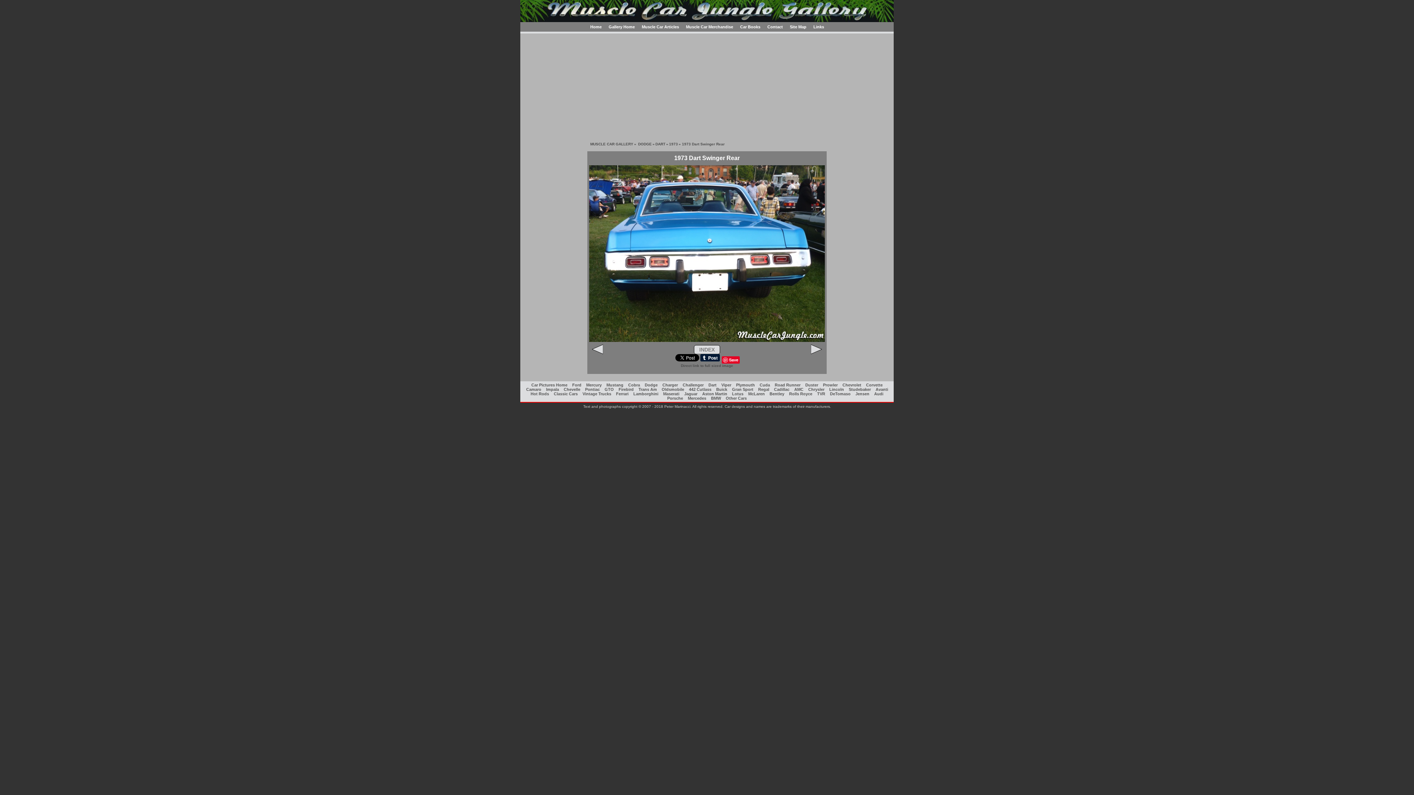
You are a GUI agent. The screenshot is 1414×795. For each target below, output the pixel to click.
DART (660, 144)
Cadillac (781, 389)
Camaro (533, 389)
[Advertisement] (707, 85)
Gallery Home (622, 27)
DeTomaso (840, 394)
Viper (726, 385)
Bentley (777, 394)
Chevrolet (852, 385)
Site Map (798, 27)
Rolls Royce (800, 394)
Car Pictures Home (549, 385)
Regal (763, 389)
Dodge (651, 385)
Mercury (594, 385)
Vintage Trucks (597, 394)
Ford (576, 385)
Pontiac (592, 389)
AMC (798, 389)
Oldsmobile (673, 389)
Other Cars (736, 398)
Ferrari (622, 394)
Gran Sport (742, 389)
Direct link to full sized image (707, 366)
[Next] (816, 353)
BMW (716, 398)
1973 (673, 144)
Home (596, 27)
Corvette (874, 385)
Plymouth (745, 385)
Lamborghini (645, 394)
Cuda (765, 385)
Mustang (614, 385)
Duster (811, 385)
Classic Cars (566, 394)
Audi (878, 394)
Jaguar (690, 394)
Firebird (626, 389)
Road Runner (788, 385)
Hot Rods (540, 394)
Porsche (675, 398)
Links (818, 27)
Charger (670, 385)
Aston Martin (714, 394)
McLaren (756, 394)
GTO (609, 389)
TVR (821, 394)
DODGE (645, 144)
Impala (552, 389)
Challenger (693, 385)
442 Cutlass (700, 389)
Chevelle (572, 389)
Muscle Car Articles (660, 27)
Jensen (862, 394)
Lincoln (836, 389)
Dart (712, 385)
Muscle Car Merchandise (709, 27)
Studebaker (860, 389)
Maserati (671, 394)
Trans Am (648, 389)
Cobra (634, 385)
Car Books (750, 27)
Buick (721, 389)
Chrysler (816, 389)
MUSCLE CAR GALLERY (611, 144)
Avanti (882, 389)
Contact (775, 27)
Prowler (830, 385)
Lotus (737, 394)
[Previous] (597, 353)
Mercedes (697, 398)
